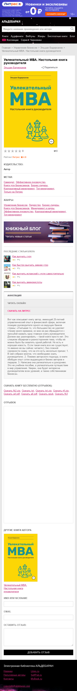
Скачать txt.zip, (44, 390)
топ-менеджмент (13, 214)
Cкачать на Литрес (19, 311)
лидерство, (35, 205)
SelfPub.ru (36, 675)
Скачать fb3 (61, 394)
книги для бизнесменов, (17, 185)
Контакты (9, 678)
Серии (24, 40)
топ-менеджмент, (45, 188)
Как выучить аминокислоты (27, 282)
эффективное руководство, (31, 182)
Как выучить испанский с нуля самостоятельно (38, 273)
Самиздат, (9, 182)
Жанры (41, 36)
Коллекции (12, 40)
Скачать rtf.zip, (61, 390)
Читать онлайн (17, 303)
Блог (72, 36)
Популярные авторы (14, 675)
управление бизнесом (25, 47)
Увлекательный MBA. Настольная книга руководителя (15, 588)
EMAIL (7, 611)
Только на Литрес (13, 191)
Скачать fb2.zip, (12, 390)
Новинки (8, 671)
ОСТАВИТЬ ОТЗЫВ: (15, 625)
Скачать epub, (46, 394)
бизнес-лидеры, (39, 185)
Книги (5, 36)
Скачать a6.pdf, (29, 394)
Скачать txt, (28, 390)
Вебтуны (30, 36)
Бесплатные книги (57, 36)
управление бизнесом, (16, 205)
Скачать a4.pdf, (12, 394)
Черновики (36, 40)
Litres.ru (35, 671)
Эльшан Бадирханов (51, 47)
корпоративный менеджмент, (19, 188)
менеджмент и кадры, (43, 208)
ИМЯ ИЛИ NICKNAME (16, 598)
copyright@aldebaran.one (17, 686)
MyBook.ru (36, 678)
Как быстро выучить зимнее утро (30, 265)
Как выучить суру (22, 256)
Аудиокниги (17, 36)
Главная (6, 47)
